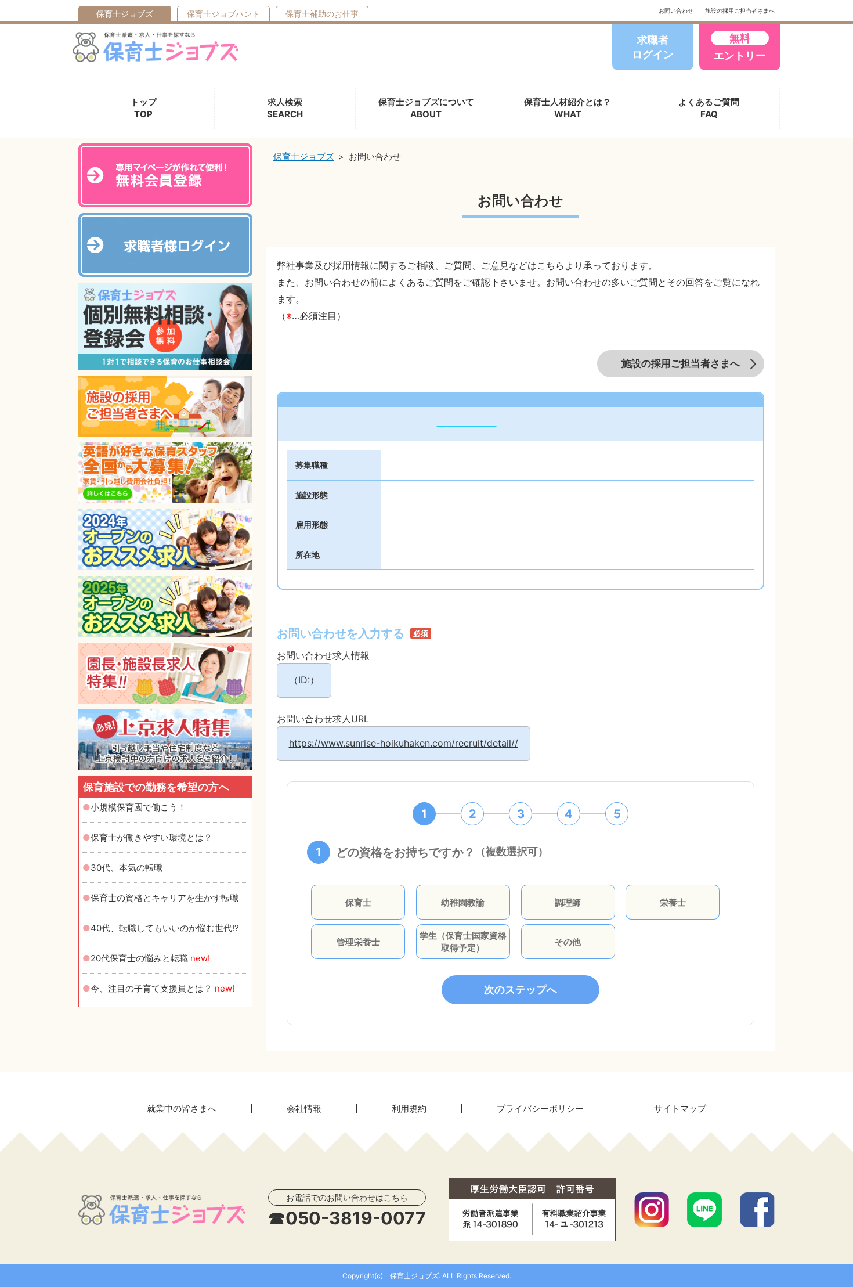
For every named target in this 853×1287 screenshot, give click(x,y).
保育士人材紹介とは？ (567, 108)
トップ (144, 108)
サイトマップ (680, 1108)
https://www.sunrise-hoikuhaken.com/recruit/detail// (403, 743)
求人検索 (285, 108)
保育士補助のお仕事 (322, 14)
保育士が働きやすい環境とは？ (151, 837)
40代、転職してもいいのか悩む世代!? (165, 927)
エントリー (740, 47)
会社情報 (304, 1108)
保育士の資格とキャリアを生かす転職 (164, 897)
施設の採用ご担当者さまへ (740, 10)
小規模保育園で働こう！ (138, 807)
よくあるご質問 (708, 108)
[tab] (424, 813)
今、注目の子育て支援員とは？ (162, 988)
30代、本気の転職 (126, 867)
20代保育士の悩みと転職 (150, 958)
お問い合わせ (676, 10)
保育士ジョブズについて (426, 108)
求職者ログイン (653, 47)
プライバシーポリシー (540, 1108)
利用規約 (409, 1108)
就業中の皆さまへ (181, 1108)
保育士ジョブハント (223, 14)
